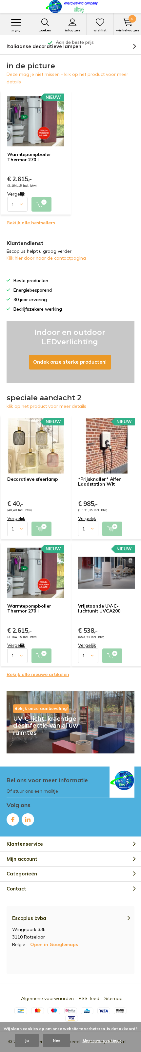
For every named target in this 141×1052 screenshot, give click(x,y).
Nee (56, 1040)
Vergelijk (16, 194)
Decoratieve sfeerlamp (32, 479)
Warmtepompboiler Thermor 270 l (29, 157)
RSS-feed (89, 998)
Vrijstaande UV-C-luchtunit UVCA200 (99, 608)
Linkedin (28, 819)
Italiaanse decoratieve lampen (44, 46)
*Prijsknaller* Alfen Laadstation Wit (100, 481)
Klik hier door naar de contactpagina (46, 258)
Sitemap (113, 998)
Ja (27, 1040)
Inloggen (72, 30)
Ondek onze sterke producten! (70, 352)
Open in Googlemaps (54, 944)
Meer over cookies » (102, 1040)
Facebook (13, 819)
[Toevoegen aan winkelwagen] (41, 204)
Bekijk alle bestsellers (31, 223)
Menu (16, 30)
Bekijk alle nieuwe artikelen (38, 674)
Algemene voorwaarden (47, 998)
